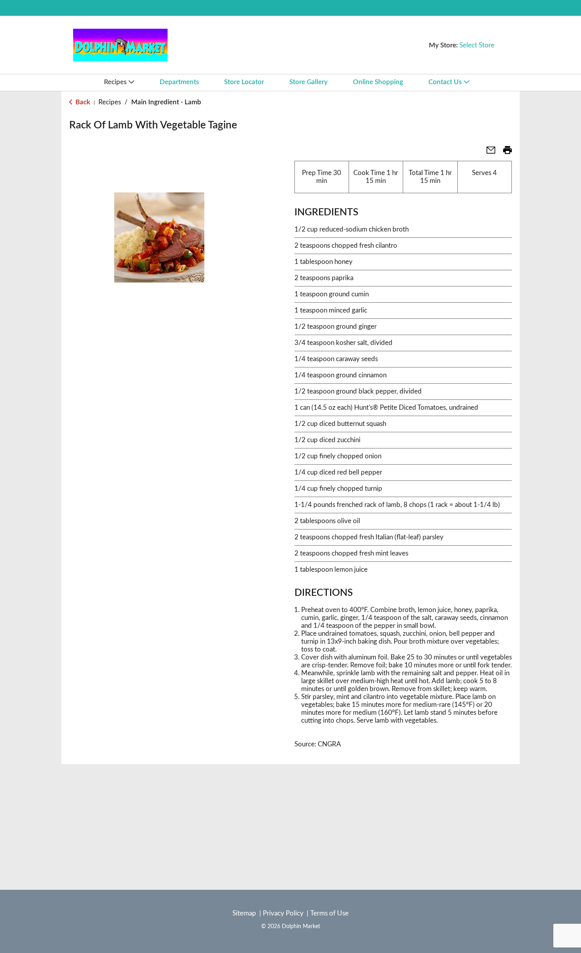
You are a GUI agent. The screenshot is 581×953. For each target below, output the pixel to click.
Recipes (109, 102)
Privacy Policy (283, 913)
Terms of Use (329, 913)
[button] (487, 152)
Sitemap (244, 913)
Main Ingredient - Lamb (166, 102)
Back (82, 102)
